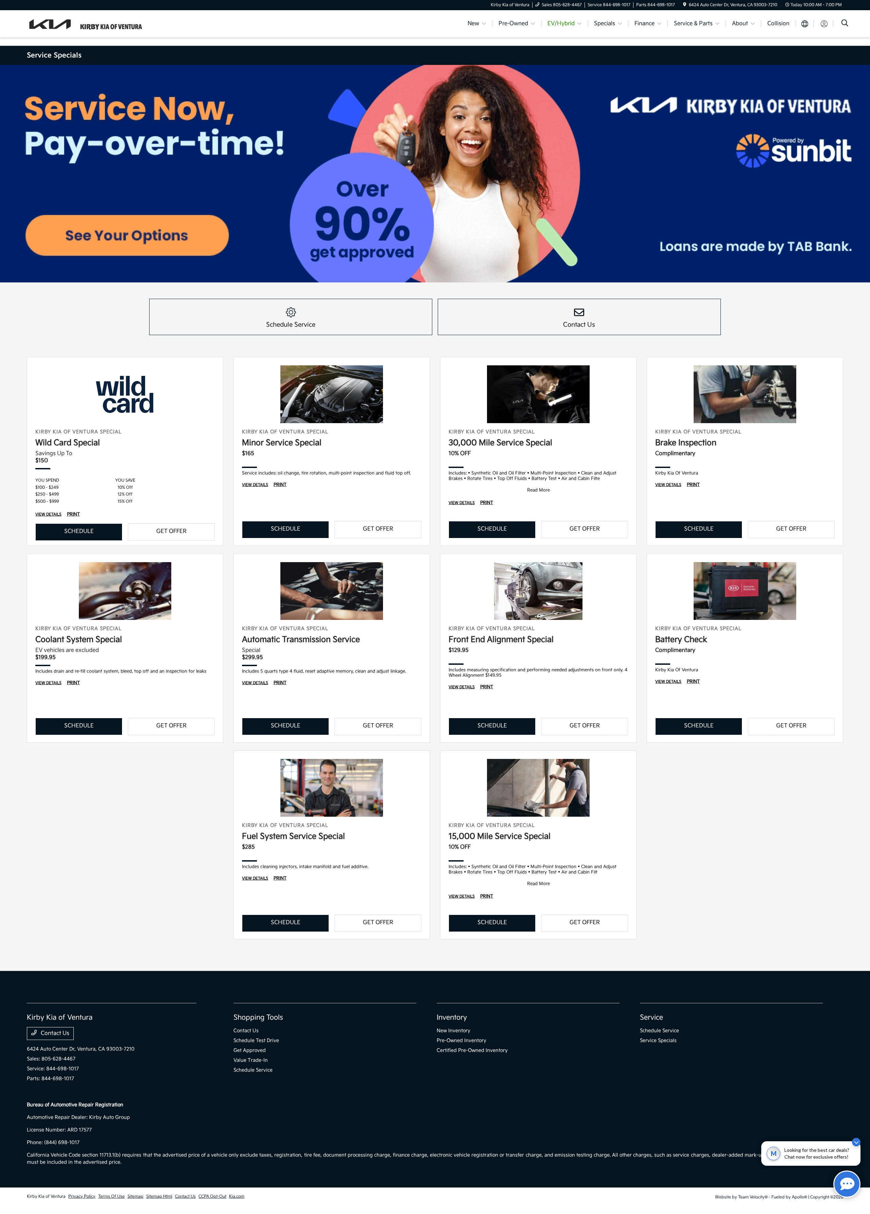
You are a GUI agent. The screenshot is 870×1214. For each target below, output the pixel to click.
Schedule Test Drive (256, 1040)
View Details (48, 514)
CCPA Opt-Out (212, 1196)
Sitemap (135, 1196)
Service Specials (658, 1040)
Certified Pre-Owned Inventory (472, 1050)
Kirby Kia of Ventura (46, 1196)
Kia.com (236, 1196)
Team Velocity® (753, 1197)
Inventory (452, 1017)
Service (651, 1017)
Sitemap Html (159, 1196)
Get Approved (249, 1050)
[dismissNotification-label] (856, 1142)
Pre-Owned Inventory (461, 1040)
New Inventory (453, 1031)
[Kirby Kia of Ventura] (85, 23)
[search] (844, 24)
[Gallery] (435, 173)
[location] (684, 4)
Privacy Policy (81, 1196)
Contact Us (54, 1033)
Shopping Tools (258, 1017)
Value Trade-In (250, 1060)
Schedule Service (253, 1070)
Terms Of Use (111, 1196)
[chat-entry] (846, 1184)
